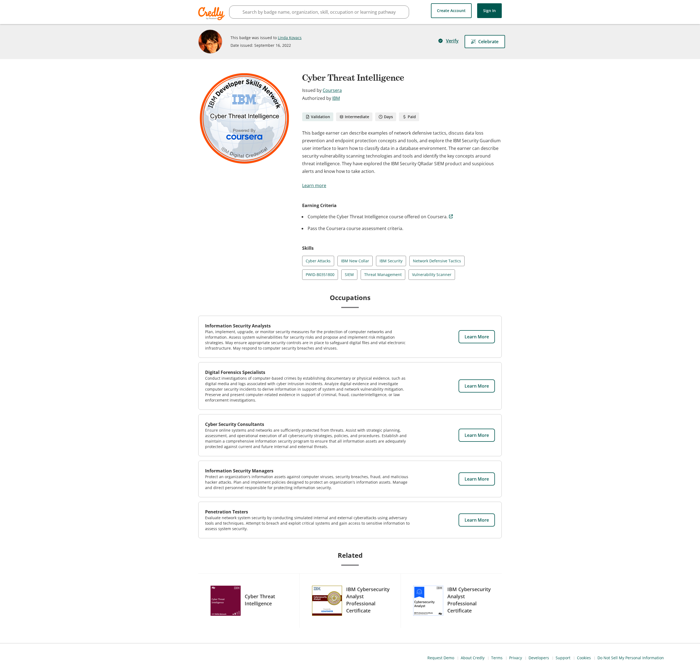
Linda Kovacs (290, 37)
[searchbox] (319, 12)
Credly (212, 13)
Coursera (332, 90)
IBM (336, 98)
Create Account (451, 10)
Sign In (489, 10)
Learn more (314, 185)
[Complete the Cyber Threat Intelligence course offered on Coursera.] (451, 216)
